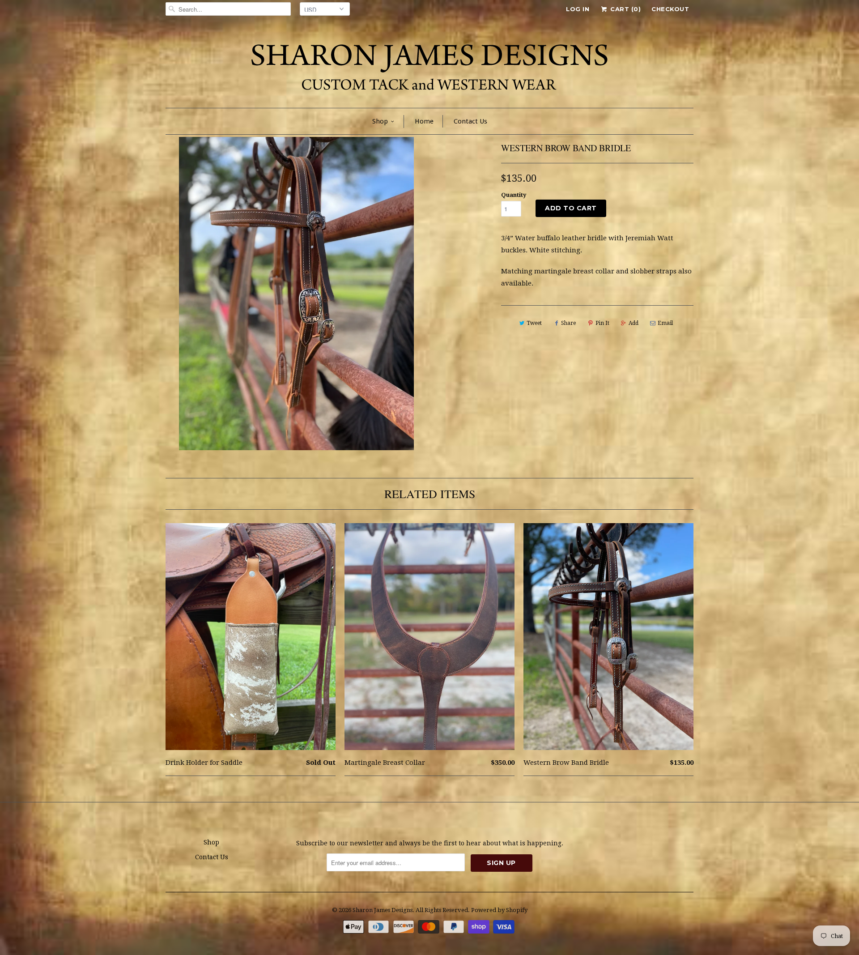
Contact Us (470, 121)
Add (633, 323)
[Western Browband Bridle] (296, 293)
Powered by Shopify (499, 910)
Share (568, 323)
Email (665, 323)
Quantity (514, 195)
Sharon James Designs (382, 910)
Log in (577, 9)
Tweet (534, 323)
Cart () (624, 9)
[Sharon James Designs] (429, 65)
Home (424, 121)
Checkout (670, 9)
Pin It (602, 323)
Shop (380, 121)
